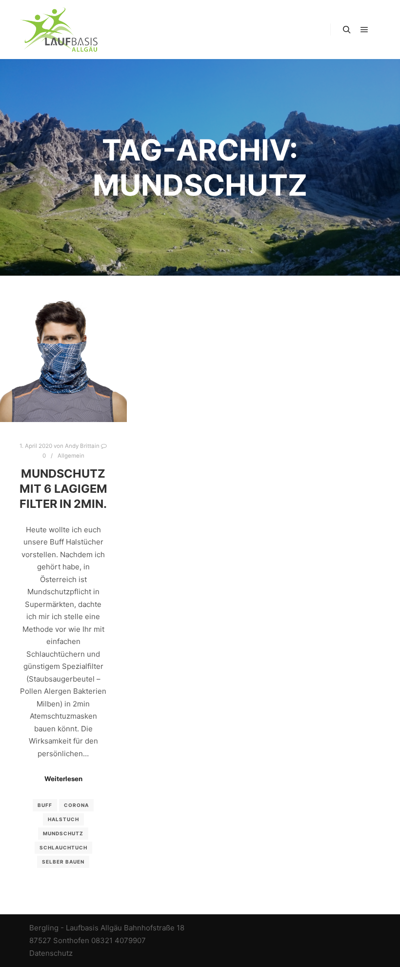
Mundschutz (63, 833)
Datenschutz (51, 953)
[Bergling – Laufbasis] (59, 29)
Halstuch (63, 819)
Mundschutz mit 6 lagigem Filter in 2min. (63, 488)
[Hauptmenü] (364, 29)
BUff (45, 805)
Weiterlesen (63, 779)
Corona (76, 805)
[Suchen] (347, 29)
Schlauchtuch (63, 847)
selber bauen (63, 862)
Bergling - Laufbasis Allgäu (75, 927)
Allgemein (71, 455)
